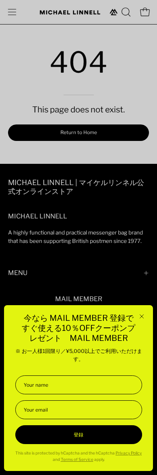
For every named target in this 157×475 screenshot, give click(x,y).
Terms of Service (77, 459)
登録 (78, 435)
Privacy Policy (129, 453)
